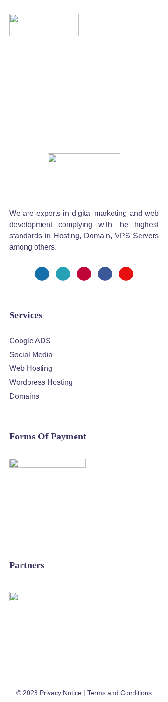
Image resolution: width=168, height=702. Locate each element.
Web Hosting (30, 368)
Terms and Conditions (119, 692)
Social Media (31, 355)
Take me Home (26, 137)
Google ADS (30, 341)
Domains (24, 396)
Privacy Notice (61, 692)
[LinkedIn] (105, 274)
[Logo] (44, 25)
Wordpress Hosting (41, 382)
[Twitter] (63, 274)
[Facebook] (42, 274)
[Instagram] (84, 274)
